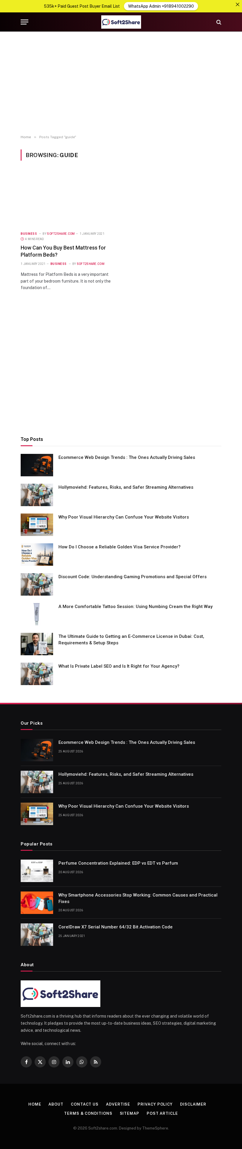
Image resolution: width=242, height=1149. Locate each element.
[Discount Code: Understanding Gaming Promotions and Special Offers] (37, 584)
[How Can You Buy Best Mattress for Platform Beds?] (68, 199)
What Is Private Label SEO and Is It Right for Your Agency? (118, 666)
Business (29, 233)
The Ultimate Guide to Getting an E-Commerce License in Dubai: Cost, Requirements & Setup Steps (131, 639)
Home (34, 1104)
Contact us (85, 1104)
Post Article (162, 1113)
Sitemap (129, 1113)
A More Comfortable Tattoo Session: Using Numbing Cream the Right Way (135, 606)
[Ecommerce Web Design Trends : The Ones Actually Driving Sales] (37, 465)
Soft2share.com (61, 233)
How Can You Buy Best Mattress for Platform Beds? (63, 251)
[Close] (237, 4)
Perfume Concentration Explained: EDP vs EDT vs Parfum (118, 863)
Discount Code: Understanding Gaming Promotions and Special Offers (132, 576)
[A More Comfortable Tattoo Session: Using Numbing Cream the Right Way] (37, 614)
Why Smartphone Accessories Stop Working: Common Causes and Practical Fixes (138, 898)
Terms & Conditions (88, 1113)
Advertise (118, 1104)
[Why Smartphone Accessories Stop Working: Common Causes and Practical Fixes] (37, 903)
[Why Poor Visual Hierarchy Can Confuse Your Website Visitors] (37, 525)
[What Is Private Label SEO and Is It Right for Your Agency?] (37, 674)
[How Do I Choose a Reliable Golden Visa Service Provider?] (37, 554)
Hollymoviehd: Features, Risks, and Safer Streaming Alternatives (126, 487)
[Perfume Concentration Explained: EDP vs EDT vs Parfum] (37, 871)
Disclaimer (193, 1104)
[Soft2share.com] (121, 22)
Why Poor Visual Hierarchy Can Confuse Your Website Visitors (123, 517)
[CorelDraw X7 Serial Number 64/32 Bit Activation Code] (37, 934)
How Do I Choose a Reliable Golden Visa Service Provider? (119, 547)
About (55, 1104)
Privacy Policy (155, 1104)
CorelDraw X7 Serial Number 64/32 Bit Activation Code (115, 927)
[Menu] (24, 22)
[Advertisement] (121, 83)
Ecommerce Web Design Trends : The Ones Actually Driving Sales (126, 457)
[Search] (218, 22)
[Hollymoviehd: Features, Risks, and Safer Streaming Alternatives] (37, 495)
